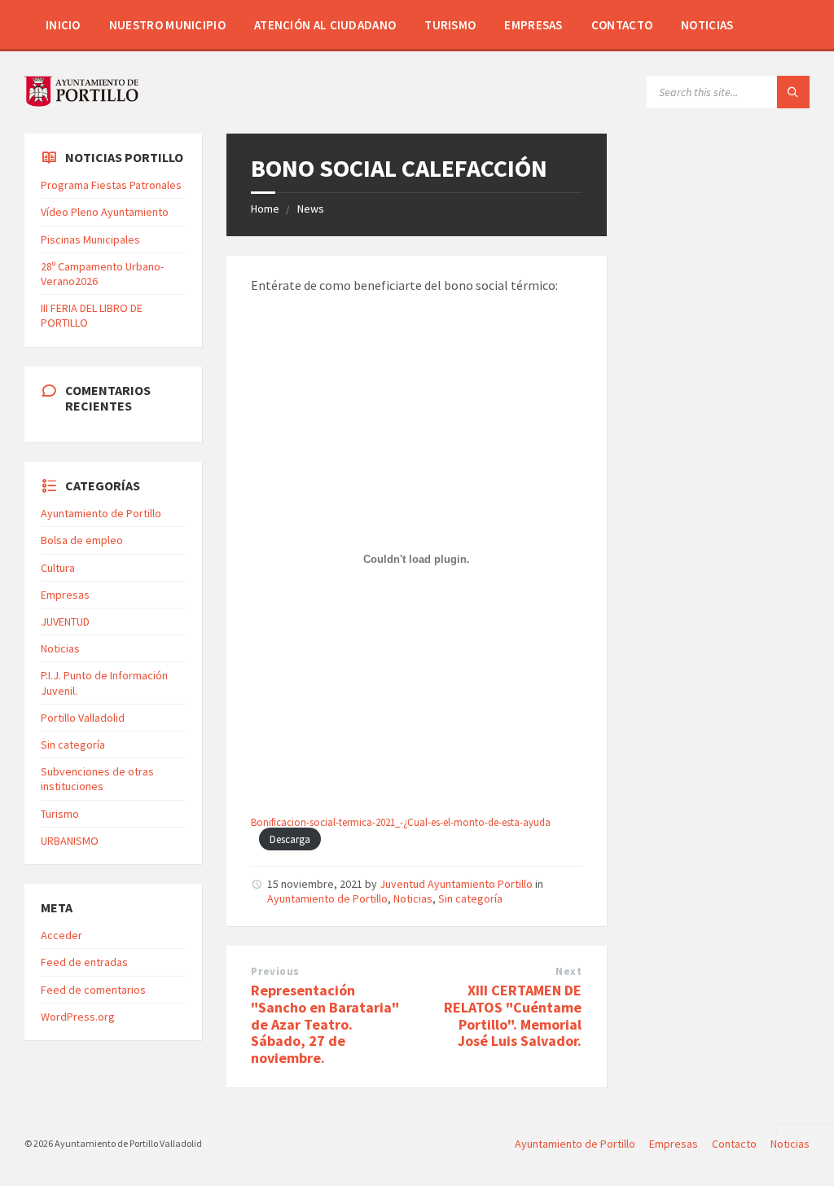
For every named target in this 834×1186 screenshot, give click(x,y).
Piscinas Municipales (90, 239)
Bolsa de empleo (82, 540)
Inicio (63, 25)
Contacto (621, 25)
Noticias (707, 25)
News (310, 208)
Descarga (290, 839)
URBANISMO (70, 840)
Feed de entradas (84, 962)
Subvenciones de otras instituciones (97, 778)
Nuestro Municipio (167, 25)
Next (568, 971)
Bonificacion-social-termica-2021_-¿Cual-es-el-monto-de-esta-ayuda (401, 821)
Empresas (533, 25)
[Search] (793, 92)
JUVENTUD (65, 621)
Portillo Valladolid (83, 717)
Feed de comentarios (93, 989)
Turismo (450, 25)
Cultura (58, 567)
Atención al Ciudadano (325, 25)
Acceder (61, 935)
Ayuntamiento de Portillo (327, 898)
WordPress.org (78, 1016)
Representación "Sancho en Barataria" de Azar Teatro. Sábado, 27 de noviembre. (325, 1024)
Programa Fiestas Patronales (111, 185)
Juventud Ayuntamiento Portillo (456, 883)
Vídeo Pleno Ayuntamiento (105, 211)
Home (265, 208)
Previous (275, 971)
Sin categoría (470, 898)
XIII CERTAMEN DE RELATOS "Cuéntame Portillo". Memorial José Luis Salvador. (513, 1015)
